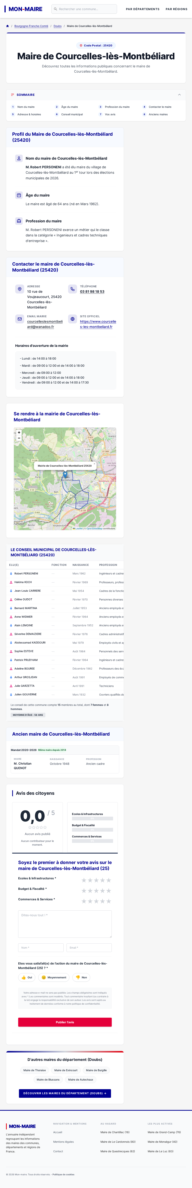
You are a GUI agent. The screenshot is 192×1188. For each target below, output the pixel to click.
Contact (58, 1151)
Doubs (58, 26)
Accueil (57, 1132)
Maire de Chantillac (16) (115, 1132)
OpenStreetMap (94, 528)
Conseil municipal (69, 114)
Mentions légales (63, 1141)
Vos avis (108, 114)
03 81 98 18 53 (92, 291)
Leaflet (78, 528)
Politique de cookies (63, 1174)
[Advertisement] (158, 150)
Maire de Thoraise (34, 1070)
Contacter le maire (157, 106)
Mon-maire (22, 1126)
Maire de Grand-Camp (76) (164, 1132)
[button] (65, 475)
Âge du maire (67, 106)
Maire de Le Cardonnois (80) (118, 1141)
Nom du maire (23, 106)
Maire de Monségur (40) (162, 1141)
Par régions (177, 9)
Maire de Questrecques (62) (117, 1151)
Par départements (143, 9)
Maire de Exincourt (65, 1070)
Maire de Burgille (96, 1070)
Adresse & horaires (26, 114)
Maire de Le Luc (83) (160, 1151)
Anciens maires (156, 114)
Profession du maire (115, 106)
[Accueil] (7, 26)
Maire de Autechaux (80, 1079)
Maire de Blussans (48, 1079)
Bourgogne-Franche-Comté (31, 26)
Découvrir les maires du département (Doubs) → (64, 1093)
